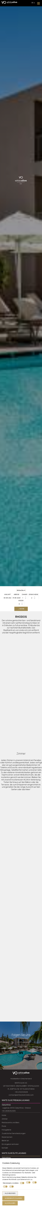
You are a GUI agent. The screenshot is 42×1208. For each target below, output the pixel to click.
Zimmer (5, 1119)
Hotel (4, 1115)
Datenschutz (25, 1179)
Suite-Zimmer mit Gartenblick (21, 1006)
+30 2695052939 (9, 1111)
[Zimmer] (24, 597)
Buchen (38, 809)
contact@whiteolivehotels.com (21, 1095)
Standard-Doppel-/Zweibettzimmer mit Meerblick (21, 870)
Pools (4, 1126)
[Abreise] (16, 597)
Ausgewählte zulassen (13, 1198)
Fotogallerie (6, 1130)
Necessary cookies (11, 1183)
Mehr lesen (8, 696)
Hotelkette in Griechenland (21, 1078)
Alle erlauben (10, 1203)
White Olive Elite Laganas (14, 1153)
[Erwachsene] (33, 597)
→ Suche (21, 609)
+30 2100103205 (21, 1092)
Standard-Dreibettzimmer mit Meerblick (21, 962)
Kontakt (5, 1148)
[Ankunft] (7, 597)
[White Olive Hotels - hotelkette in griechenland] (9, 2)
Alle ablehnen (10, 1193)
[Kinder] (21, 604)
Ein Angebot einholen (10, 1144)
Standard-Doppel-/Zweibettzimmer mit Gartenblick (21, 824)
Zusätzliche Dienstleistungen (14, 1133)
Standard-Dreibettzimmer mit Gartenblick (21, 916)
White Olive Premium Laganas (16, 1100)
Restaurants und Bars (10, 1122)
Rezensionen (7, 1137)
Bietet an (5, 1140)
